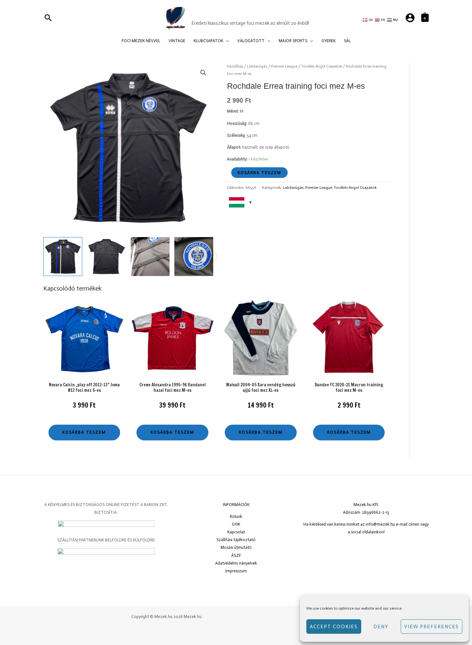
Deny (381, 627)
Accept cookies (334, 627)
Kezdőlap (235, 66)
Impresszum (236, 570)
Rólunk (236, 516)
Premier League (284, 66)
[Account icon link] (410, 18)
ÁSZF (236, 555)
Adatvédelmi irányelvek (236, 563)
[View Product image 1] (62, 256)
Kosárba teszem (259, 172)
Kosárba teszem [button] (84, 432)
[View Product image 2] (106, 256)
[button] (226, 41)
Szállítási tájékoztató (236, 539)
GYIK (236, 524)
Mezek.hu (210, 14)
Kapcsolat (236, 532)
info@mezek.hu (380, 524)
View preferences (431, 627)
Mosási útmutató (236, 547)
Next (211, 257)
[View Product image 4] (193, 256)
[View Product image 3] (150, 256)
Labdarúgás (257, 66)
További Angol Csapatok (321, 66)
